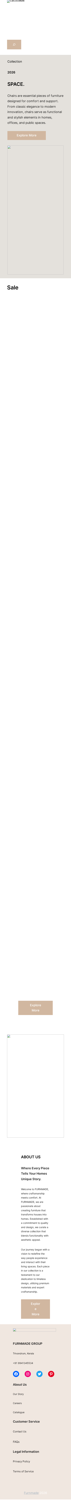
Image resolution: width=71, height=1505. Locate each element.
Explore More (27, 135)
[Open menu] (9, 10)
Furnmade (31, 1493)
